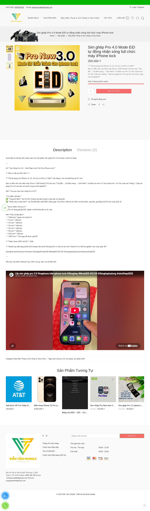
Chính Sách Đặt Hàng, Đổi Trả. (54, 455)
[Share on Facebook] (99, 104)
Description (62, 150)
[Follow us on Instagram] (46, 436)
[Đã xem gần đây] (144, 505)
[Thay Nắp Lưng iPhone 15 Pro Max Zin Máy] (142, 47)
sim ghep (69, 359)
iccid (57, 359)
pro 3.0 (62, 359)
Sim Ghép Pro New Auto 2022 (103, 405)
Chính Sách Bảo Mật (50, 447)
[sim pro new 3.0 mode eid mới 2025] (9, 48)
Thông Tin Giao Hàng (51, 443)
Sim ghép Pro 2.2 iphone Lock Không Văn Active (131, 405)
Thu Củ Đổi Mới (49, 451)
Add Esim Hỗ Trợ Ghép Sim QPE (19, 405)
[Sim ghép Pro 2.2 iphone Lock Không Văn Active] (131, 389)
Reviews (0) (87, 150)
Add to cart (114, 91)
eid (54, 359)
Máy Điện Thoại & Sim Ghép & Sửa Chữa (80, 18)
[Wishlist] (17, 48)
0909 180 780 (30, 475)
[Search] (142, 18)
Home (52, 36)
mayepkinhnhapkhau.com (16, 481)
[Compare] (17, 53)
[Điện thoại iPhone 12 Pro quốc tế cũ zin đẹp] (138, 47)
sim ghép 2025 (79, 359)
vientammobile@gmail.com (42, 7)
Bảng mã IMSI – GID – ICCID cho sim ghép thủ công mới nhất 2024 (75, 412)
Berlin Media (90, 494)
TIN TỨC (108, 18)
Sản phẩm (61, 36)
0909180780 (19, 7)
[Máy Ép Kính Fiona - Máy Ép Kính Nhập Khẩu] (16, 18)
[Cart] (127, 18)
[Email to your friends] (103, 104)
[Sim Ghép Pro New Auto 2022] (103, 389)
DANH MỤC (33, 18)
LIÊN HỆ (121, 18)
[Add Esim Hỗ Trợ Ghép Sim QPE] (19, 389)
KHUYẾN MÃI (49, 18)
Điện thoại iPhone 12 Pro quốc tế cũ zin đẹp (47, 405)
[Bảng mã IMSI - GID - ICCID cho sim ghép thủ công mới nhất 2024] (75, 392)
